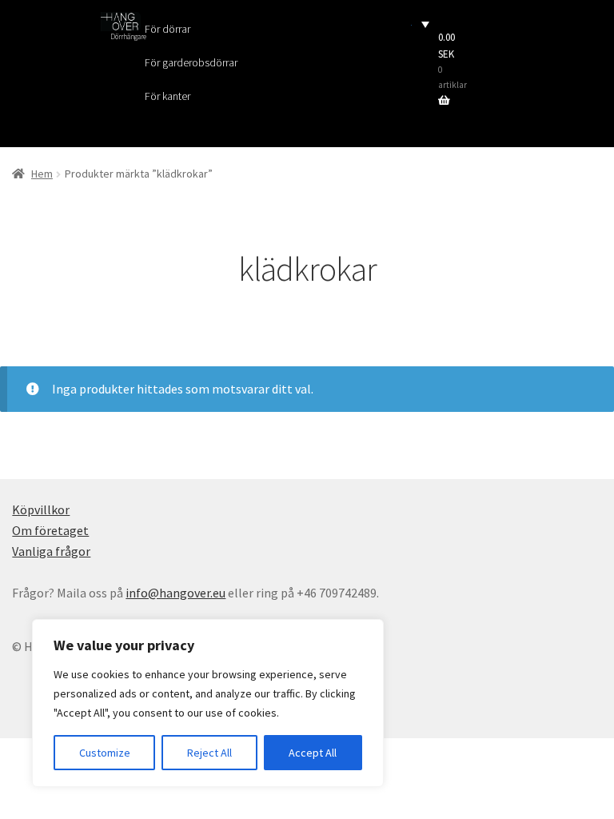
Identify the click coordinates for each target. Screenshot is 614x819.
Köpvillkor (41, 509)
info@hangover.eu (175, 593)
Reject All (209, 752)
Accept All (313, 752)
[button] (420, 23)
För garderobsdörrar (191, 62)
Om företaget (50, 530)
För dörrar (167, 29)
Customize (104, 752)
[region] (208, 703)
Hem (42, 173)
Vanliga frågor (51, 551)
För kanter (167, 96)
